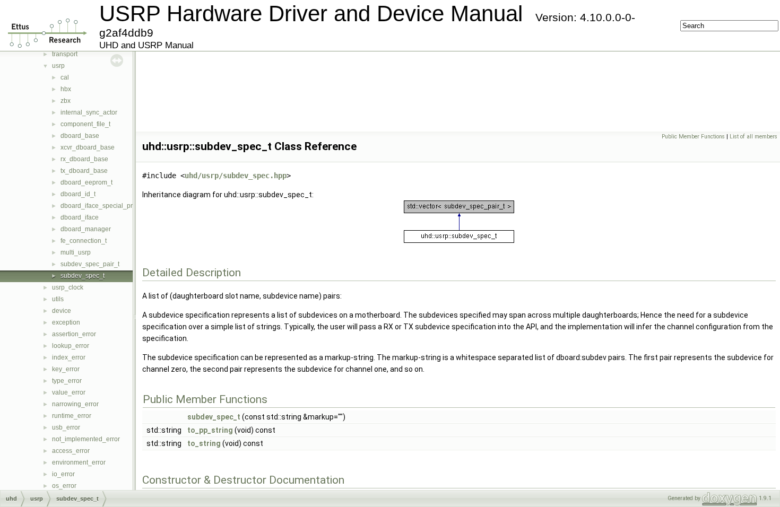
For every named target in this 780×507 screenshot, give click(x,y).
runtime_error (71, 415)
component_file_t (85, 124)
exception (66, 322)
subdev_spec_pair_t (89, 264)
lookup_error (70, 345)
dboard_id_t (78, 194)
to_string (204, 443)
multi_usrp (75, 252)
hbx (65, 89)
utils (58, 299)
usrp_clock (67, 287)
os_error (64, 485)
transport (64, 54)
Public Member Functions (693, 136)
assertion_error (74, 334)
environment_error (79, 462)
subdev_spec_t (82, 275)
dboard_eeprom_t (86, 182)
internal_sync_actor (88, 112)
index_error (68, 357)
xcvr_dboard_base (87, 147)
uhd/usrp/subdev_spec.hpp (236, 175)
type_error (67, 380)
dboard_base (79, 135)
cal (64, 77)
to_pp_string (210, 430)
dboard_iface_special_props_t (104, 205)
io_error (63, 474)
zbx (65, 100)
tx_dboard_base (84, 170)
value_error (68, 392)
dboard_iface (79, 217)
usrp (58, 65)
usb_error (66, 427)
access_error (71, 450)
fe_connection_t (83, 240)
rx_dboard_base (84, 159)
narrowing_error (75, 404)
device (61, 310)
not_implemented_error (86, 439)
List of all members (753, 136)
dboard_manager (85, 229)
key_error (66, 369)
